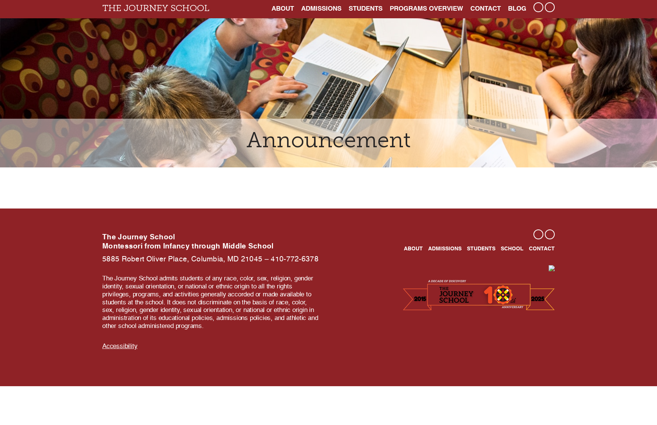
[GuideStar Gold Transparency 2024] (552, 268)
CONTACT (485, 9)
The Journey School (155, 8)
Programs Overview (426, 9)
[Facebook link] (550, 7)
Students (365, 9)
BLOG (517, 9)
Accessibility (119, 346)
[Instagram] (538, 234)
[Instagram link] (538, 7)
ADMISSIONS (321, 9)
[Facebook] (550, 234)
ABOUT (282, 9)
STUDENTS (481, 248)
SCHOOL (512, 248)
